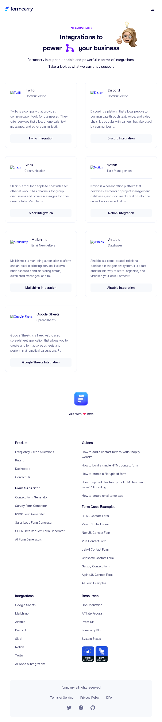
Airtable (20, 622)
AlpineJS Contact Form (97, 574)
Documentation (92, 605)
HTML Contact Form (95, 516)
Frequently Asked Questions (34, 452)
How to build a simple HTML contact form (110, 465)
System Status (91, 638)
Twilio (19, 655)
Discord (20, 630)
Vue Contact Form (94, 541)
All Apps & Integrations (30, 664)
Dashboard (22, 468)
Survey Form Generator (31, 505)
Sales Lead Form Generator (34, 522)
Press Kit (88, 622)
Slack (19, 638)
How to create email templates (102, 495)
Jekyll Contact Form (95, 549)
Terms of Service (62, 697)
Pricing (19, 460)
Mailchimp (22, 613)
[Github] (92, 707)
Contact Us (22, 477)
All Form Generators (28, 539)
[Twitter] (69, 707)
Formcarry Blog (92, 630)
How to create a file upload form (104, 474)
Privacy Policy (90, 697)
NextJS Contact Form (96, 532)
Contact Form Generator (31, 497)
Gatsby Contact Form (96, 566)
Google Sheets (25, 605)
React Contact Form (95, 524)
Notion (19, 647)
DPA (109, 697)
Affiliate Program (93, 613)
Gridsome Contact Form (98, 558)
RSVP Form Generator (30, 514)
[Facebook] (81, 707)
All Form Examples (94, 583)
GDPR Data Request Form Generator (40, 531)
